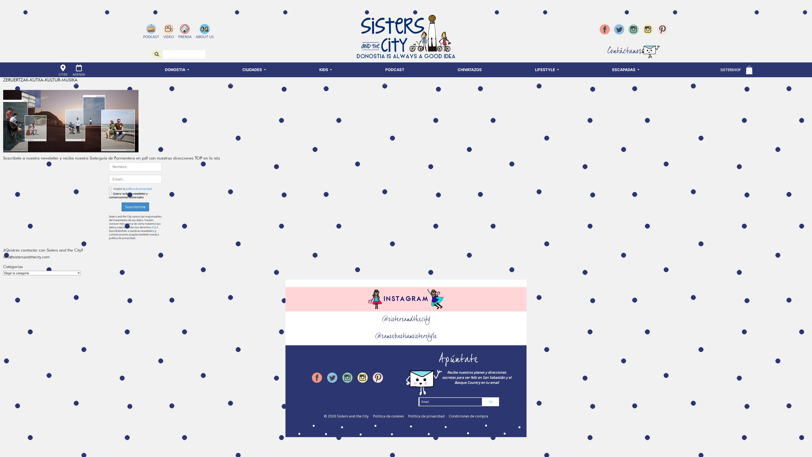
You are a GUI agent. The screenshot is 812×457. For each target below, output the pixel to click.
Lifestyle (545, 69)
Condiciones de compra (468, 416)
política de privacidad (139, 189)
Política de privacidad (426, 416)
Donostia (175, 69)
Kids (324, 69)
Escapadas (624, 69)
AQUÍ (155, 227)
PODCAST (394, 69)
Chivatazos (470, 69)
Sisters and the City (353, 416)
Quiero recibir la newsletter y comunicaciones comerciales (128, 195)
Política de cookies (388, 416)
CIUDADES (252, 69)
